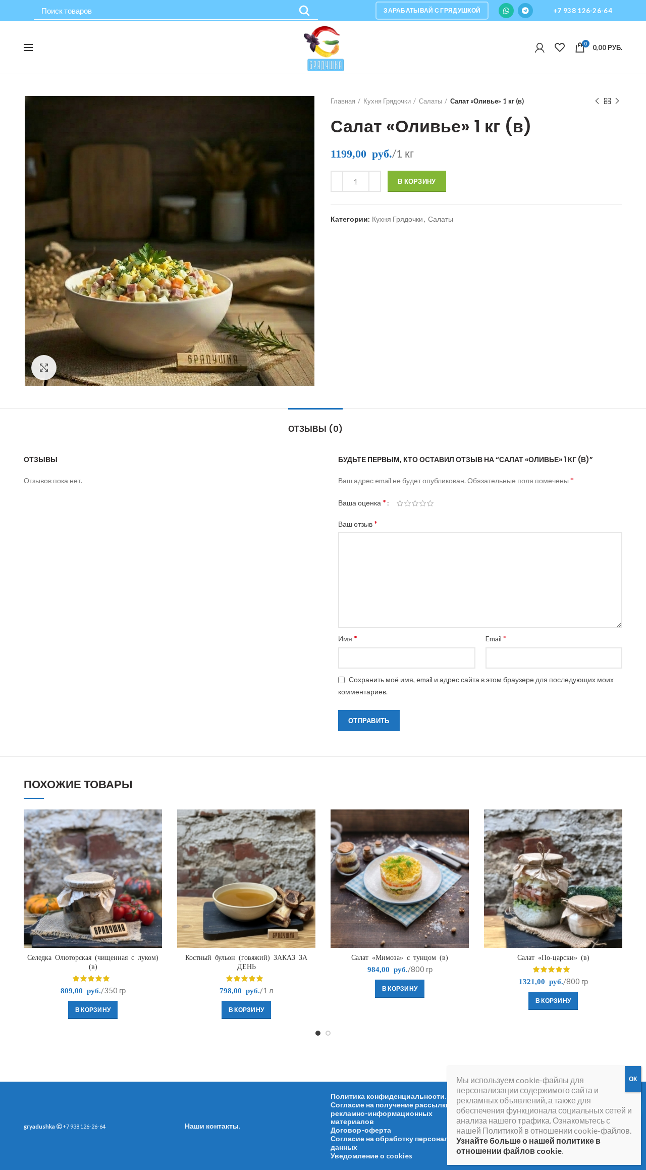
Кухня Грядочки (387, 101)
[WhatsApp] (506, 10)
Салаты (430, 101)
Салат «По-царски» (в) (553, 957)
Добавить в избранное (154, 848)
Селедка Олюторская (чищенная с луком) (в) (92, 962)
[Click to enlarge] (44, 367)
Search (304, 11)
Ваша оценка (362, 502)
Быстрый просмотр (154, 826)
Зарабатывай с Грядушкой (432, 10)
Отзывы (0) (315, 429)
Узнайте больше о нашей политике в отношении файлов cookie (528, 1145)
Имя (347, 638)
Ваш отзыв (358, 523)
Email (496, 638)
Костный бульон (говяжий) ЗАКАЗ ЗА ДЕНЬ (246, 962)
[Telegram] (525, 10)
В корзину (417, 181)
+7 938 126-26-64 (582, 11)
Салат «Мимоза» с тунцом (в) (399, 957)
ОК (633, 1079)
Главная (343, 101)
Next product (617, 101)
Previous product (597, 101)
